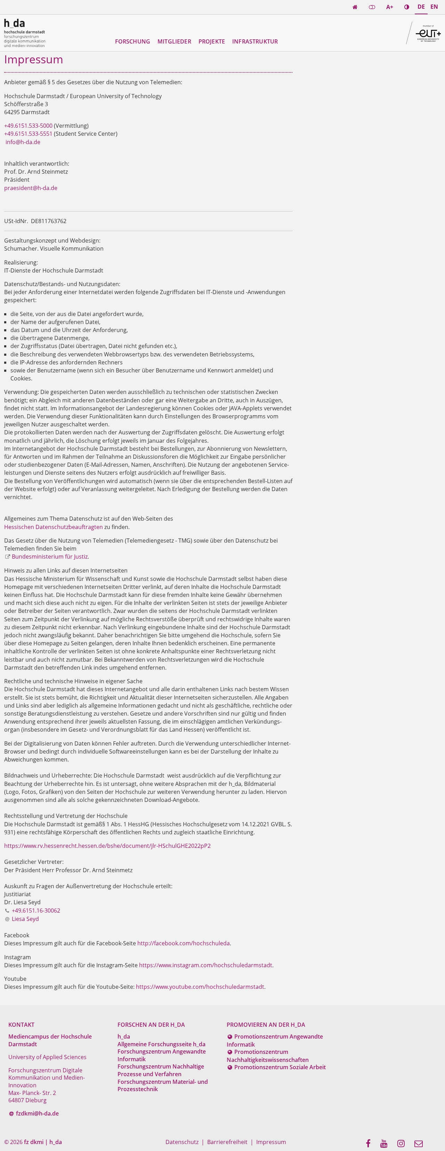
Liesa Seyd (25, 919)
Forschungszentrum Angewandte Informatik (162, 1055)
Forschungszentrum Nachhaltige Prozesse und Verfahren (161, 1070)
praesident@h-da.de (30, 188)
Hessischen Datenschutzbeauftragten (53, 527)
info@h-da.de (23, 142)
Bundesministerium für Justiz (50, 556)
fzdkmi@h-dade (37, 1113)
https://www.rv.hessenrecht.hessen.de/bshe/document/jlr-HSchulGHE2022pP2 (107, 846)
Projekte (212, 41)
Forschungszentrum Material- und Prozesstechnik (163, 1085)
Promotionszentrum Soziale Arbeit (280, 1067)
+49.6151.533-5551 (29, 133)
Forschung (132, 41)
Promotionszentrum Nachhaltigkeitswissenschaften (268, 1056)
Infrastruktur (255, 41)
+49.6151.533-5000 (28, 125)
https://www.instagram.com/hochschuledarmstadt (205, 965)
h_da (124, 1036)
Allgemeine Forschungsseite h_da (161, 1044)
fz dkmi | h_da (43, 1142)
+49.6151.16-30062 (36, 910)
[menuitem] (370, 1144)
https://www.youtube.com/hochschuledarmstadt (200, 987)
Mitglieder (174, 41)
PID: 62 (75, 1142)
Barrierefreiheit (227, 1142)
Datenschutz (182, 1142)
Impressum (271, 1142)
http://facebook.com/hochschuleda (183, 943)
